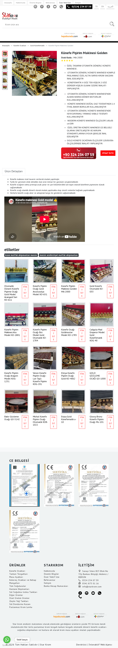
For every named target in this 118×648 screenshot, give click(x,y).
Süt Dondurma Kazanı (20, 604)
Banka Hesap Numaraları (56, 586)
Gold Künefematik (37, 45)
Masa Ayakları (16, 577)
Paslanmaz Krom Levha (20, 607)
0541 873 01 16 (90, 583)
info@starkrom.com (92, 586)
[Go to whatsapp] (7, 639)
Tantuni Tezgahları (18, 574)
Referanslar (50, 3)
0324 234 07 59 (90, 580)
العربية (110, 6)
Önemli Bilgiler (35, 3)
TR (96, 6)
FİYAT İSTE (108, 153)
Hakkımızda (20, 3)
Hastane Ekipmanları (19, 589)
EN (102, 6)
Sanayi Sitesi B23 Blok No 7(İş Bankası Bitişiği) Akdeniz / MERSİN (93, 574)
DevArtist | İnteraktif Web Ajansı (94, 644)
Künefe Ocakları (20, 45)
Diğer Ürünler (16, 595)
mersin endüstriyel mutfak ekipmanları (59, 255)
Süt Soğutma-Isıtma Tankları (23, 592)
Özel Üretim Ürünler (19, 598)
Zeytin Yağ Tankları (18, 601)
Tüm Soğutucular (17, 586)
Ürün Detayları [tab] (14, 171)
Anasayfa (8, 3)
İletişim (78, 3)
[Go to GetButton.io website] (7, 645)
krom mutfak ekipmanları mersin (21, 255)
